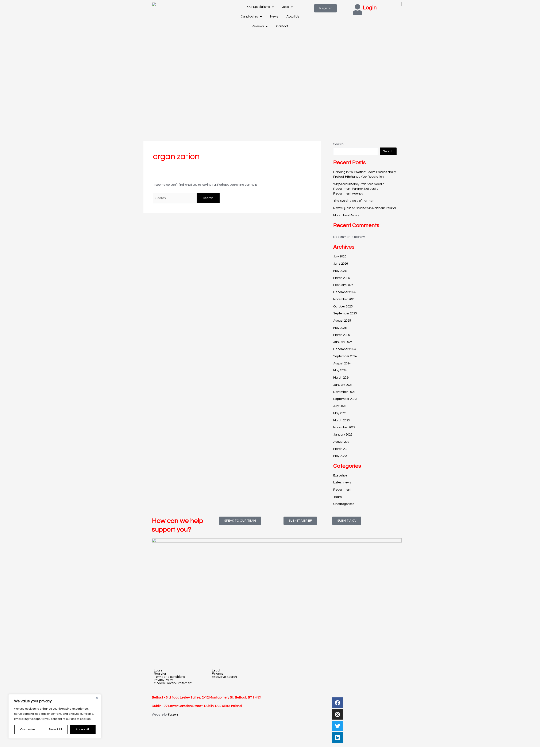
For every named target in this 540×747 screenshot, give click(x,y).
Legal (216, 670)
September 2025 (345, 313)
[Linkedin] (337, 737)
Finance (218, 673)
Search (338, 144)
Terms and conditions (169, 676)
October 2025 (342, 306)
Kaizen (173, 714)
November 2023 (344, 392)
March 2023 (341, 420)
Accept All (82, 729)
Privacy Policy (163, 680)
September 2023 (345, 399)
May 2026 (340, 270)
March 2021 (341, 449)
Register (160, 673)
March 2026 (341, 278)
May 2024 (340, 370)
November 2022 (344, 427)
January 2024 (342, 384)
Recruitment (342, 489)
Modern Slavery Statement (173, 683)
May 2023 (340, 413)
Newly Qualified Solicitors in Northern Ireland (364, 208)
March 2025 (341, 335)
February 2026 (343, 285)
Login (370, 7)
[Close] (96, 697)
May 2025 (340, 327)
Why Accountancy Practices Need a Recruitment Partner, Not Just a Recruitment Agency (358, 189)
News (274, 16)
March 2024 (341, 377)
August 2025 (342, 320)
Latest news (342, 482)
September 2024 (345, 356)
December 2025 (344, 292)
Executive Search (224, 676)
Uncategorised (344, 504)
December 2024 (344, 349)
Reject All (55, 729)
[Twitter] (337, 726)
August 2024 (342, 363)
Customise (27, 729)
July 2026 (339, 256)
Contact (282, 26)
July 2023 (339, 406)
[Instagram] (337, 714)
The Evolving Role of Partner (353, 200)
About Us (292, 16)
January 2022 (342, 434)
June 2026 (340, 263)
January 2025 (342, 342)
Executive (340, 475)
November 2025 (344, 299)
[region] (54, 716)
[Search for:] (175, 198)
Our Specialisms (258, 6)
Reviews (258, 26)
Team (337, 496)
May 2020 (340, 455)
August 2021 (342, 441)
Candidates (249, 16)
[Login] (357, 9)
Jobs (285, 6)
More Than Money (346, 215)
